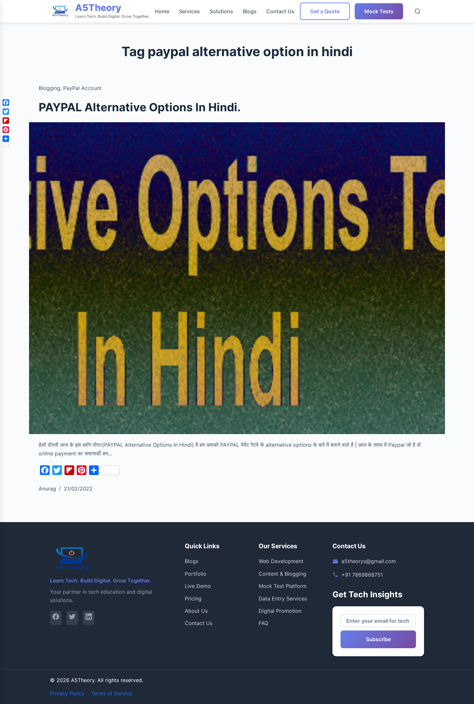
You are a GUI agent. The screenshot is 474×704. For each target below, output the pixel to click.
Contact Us (280, 11)
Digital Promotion (280, 611)
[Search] (417, 11)
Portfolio (195, 573)
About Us (196, 611)
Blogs (250, 11)
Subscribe (378, 639)
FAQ (263, 623)
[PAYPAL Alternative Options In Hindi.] (237, 278)
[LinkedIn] (88, 618)
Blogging (49, 88)
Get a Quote (325, 11)
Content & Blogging (282, 573)
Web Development (281, 561)
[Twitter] (72, 618)
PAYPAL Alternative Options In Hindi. (140, 107)
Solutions (221, 11)
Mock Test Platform (283, 586)
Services (189, 11)
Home (162, 11)
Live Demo (198, 586)
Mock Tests (378, 11)
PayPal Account (82, 88)
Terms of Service (111, 693)
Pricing (193, 598)
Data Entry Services (283, 598)
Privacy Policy (67, 693)
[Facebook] (56, 618)
